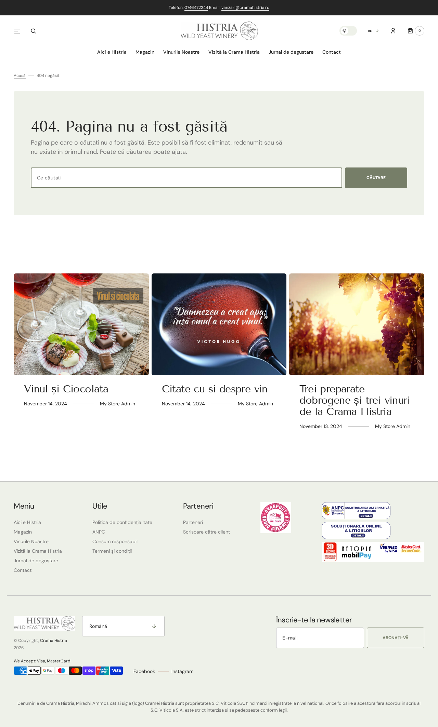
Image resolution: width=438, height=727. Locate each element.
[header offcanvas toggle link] (19, 30)
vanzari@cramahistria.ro (245, 7)
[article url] (81, 324)
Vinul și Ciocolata (66, 389)
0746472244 (196, 7)
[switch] (348, 31)
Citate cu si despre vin (215, 389)
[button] (33, 30)
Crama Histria (53, 640)
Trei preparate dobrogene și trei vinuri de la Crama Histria (354, 400)
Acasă (20, 75)
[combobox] (186, 177)
